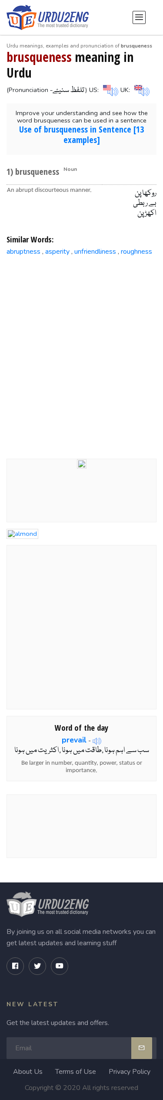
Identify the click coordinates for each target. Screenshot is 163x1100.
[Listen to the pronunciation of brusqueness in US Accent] (109, 89)
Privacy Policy (129, 1071)
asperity (57, 251)
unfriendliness (95, 251)
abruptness (23, 251)
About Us (28, 1071)
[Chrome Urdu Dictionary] (81, 463)
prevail (74, 740)
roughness (136, 251)
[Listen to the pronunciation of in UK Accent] (141, 89)
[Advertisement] (81, 350)
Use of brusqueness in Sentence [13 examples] (81, 134)
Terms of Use (75, 1071)
